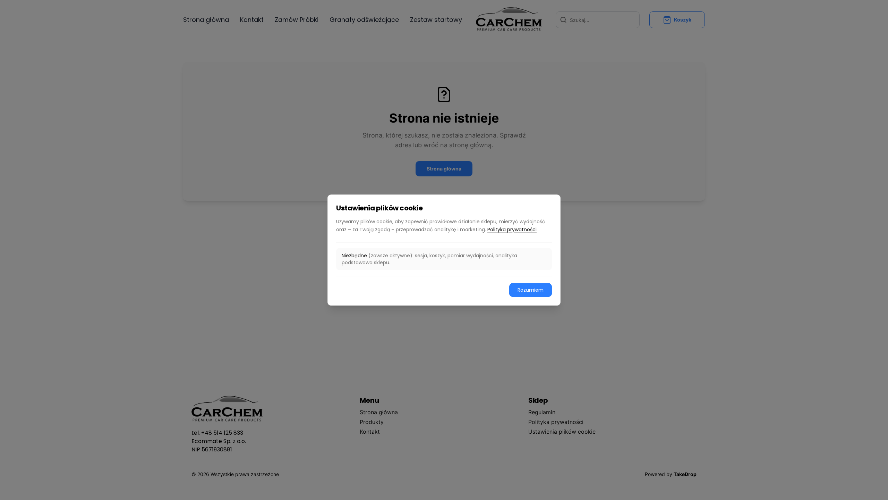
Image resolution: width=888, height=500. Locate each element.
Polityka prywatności (512, 229)
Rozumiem (531, 289)
